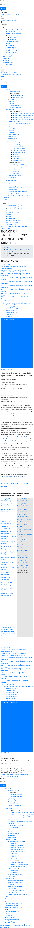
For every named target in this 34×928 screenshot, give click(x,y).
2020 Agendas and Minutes (14, 332)
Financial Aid (16, 172)
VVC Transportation (12, 51)
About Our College (15, 91)
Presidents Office (18, 97)
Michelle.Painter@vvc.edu (7, 441)
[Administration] (19, 93)
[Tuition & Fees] (19, 170)
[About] (11, 89)
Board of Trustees (18, 95)
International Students (19, 152)
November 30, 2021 (12, 310)
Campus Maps (13, 101)
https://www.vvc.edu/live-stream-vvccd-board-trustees (13, 476)
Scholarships (16, 173)
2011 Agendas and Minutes (14, 350)
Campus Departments (16, 107)
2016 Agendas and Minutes (14, 340)
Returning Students (18, 147)
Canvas (8, 43)
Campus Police (7, 64)
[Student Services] (18, 180)
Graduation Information (16, 175)
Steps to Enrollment (15, 162)
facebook (15, 767)
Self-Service (10, 45)
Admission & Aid (19, 73)
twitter (9, 767)
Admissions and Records (16, 143)
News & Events (7, 56)
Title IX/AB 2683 (11, 53)
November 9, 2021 (11, 312)
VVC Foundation (11, 47)
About (3, 73)
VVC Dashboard (6, 776)
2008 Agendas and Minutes (14, 355)
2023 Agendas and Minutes (14, 327)
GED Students (17, 158)
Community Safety (14, 774)
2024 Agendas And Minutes (14, 325)
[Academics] (14, 109)
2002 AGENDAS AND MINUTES (15, 367)
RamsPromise (13, 189)
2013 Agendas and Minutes (14, 346)
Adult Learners (17, 156)
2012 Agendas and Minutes (14, 348)
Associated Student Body (17, 182)
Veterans (15, 154)
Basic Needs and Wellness (17, 184)
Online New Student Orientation (22, 166)
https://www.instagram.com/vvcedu (12, 26)
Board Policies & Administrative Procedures (14, 266)
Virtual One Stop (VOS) (13, 32)
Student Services (6, 74)
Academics (9, 73)
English (11, 62)
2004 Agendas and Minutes (14, 363)
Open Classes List (14, 138)
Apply (19, 74)
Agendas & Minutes (9, 319)
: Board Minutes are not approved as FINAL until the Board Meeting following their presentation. (8, 631)
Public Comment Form (7, 301)
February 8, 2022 (11, 305)
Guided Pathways (14, 129)
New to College (17, 145)
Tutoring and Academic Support (19, 195)
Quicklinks (6, 203)
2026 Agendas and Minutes (14, 321)
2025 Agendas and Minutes (14, 323)
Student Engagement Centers (18, 191)
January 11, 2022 (11, 307)
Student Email (13, 39)
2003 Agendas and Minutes (14, 365)
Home (7, 247)
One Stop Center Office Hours (15, 30)
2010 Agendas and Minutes (14, 351)
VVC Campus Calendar (13, 41)
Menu (2, 76)
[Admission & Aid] (17, 141)
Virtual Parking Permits (13, 49)
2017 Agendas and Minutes (14, 338)
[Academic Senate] (21, 121)
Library (11, 131)
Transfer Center (14, 193)
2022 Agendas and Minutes (14, 328)
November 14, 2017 (12, 316)
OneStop (15, 74)
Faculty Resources (18, 160)
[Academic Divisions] (22, 111)
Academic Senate (14, 121)
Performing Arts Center (16, 188)
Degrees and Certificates (16, 127)
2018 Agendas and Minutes (14, 336)
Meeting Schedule (6, 268)
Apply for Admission (19, 164)
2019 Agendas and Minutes (14, 334)
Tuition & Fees (13, 170)
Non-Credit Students (19, 150)
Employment (24, 774)
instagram (4, 767)
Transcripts (12, 177)
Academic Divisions (15, 111)
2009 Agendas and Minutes (14, 353)
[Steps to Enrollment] (21, 860)
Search (2, 1)
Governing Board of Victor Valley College (13, 270)
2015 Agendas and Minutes (14, 342)
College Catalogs (14, 134)
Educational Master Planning (14, 33)
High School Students (19, 148)
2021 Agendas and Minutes (14, 330)
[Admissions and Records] (25, 143)
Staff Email (12, 37)
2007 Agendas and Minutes (14, 357)
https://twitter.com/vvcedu (9, 20)
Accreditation (13, 99)
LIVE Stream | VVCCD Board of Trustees (13, 272)
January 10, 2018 (11, 314)
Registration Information (20, 168)
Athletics (12, 132)
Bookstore (12, 125)
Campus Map (5, 774)
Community (12, 103)
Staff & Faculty (7, 55)
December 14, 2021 (12, 309)
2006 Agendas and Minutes (14, 359)
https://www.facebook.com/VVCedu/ (12, 14)
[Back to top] (0, 755)
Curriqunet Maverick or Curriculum (23, 123)
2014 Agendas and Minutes (14, 344)
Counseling (12, 136)
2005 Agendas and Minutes (14, 361)
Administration (13, 93)
